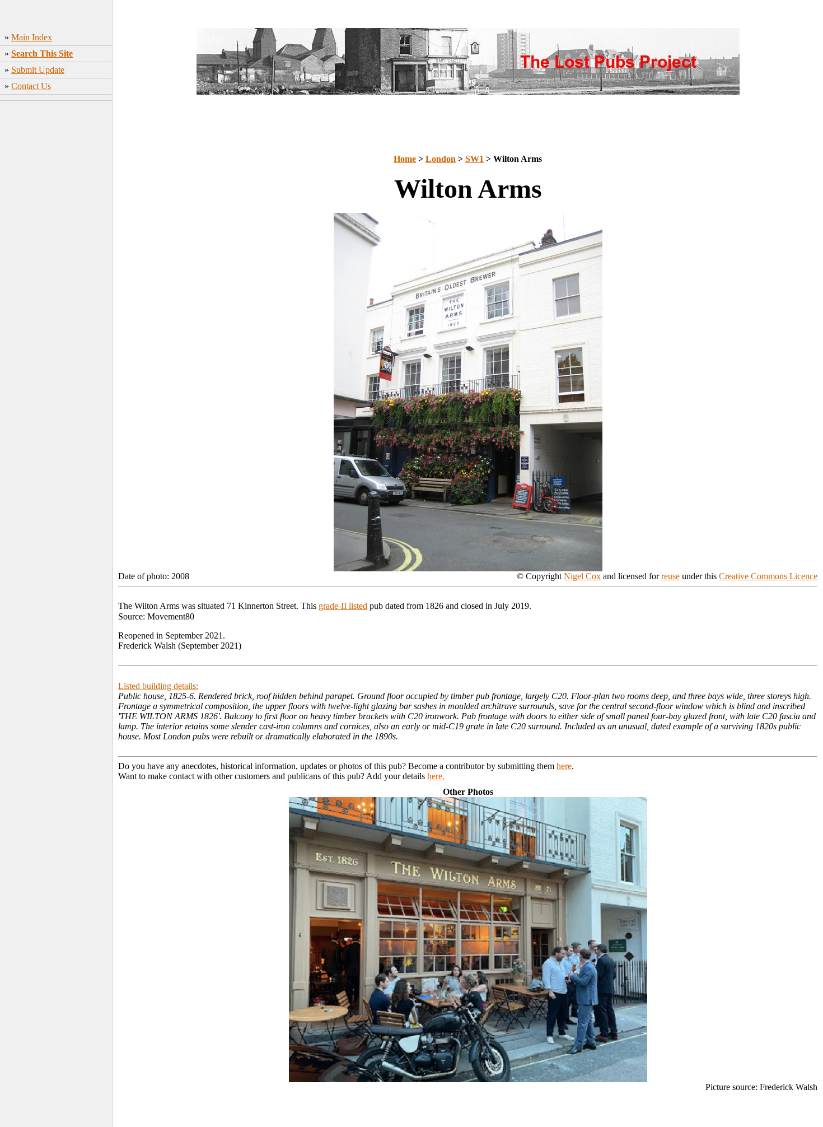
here (564, 766)
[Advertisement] (56, 281)
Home (405, 159)
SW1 (474, 159)
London (440, 159)
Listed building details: (158, 686)
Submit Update (37, 69)
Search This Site (42, 53)
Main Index (31, 37)
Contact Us (31, 86)
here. (436, 776)
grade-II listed (343, 606)
